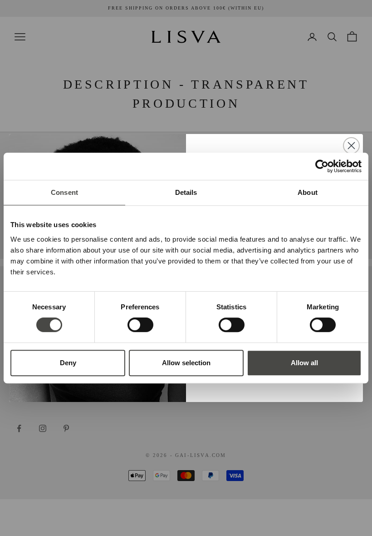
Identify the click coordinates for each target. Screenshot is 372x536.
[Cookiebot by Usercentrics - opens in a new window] (322, 166)
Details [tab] (186, 192)
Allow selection (186, 363)
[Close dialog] (351, 146)
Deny (68, 363)
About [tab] (308, 192)
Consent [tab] (64, 192)
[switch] (140, 325)
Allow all (304, 363)
